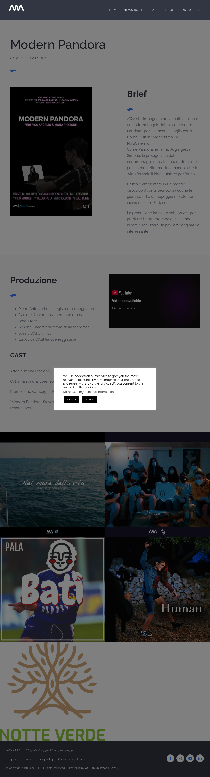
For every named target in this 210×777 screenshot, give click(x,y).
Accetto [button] (89, 399)
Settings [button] (71, 399)
